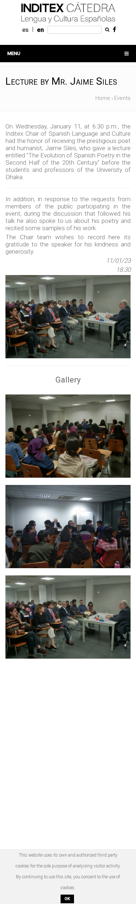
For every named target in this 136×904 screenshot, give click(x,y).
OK (67, 898)
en (40, 29)
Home (102, 98)
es (25, 29)
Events (122, 98)
